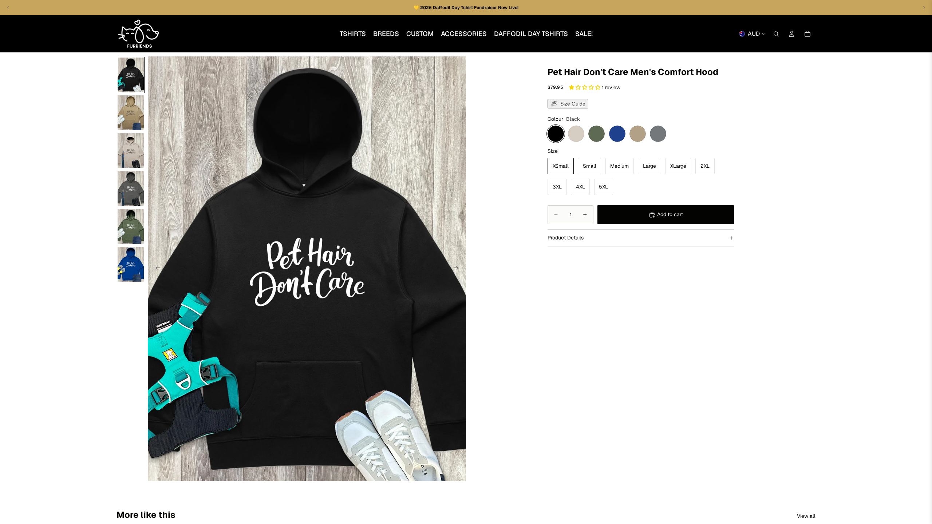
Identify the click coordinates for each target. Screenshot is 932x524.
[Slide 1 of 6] (131, 74)
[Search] (776, 34)
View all (806, 516)
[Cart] (807, 34)
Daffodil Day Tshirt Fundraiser (465, 8)
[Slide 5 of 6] (131, 226)
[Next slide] (458, 269)
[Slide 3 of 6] (131, 150)
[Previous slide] (156, 269)
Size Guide (572, 104)
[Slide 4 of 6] (131, 188)
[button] (585, 87)
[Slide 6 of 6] (131, 264)
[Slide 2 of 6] (131, 112)
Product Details (566, 237)
